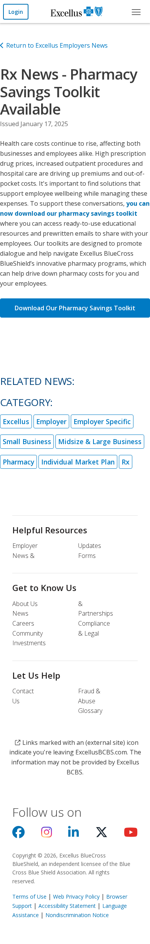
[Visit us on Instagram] (46, 834)
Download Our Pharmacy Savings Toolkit (75, 308)
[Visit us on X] (101, 834)
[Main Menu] (136, 11)
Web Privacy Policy (76, 896)
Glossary (90, 710)
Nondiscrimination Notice (77, 915)
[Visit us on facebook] (18, 834)
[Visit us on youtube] (131, 834)
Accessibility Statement (67, 905)
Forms (87, 555)
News (20, 613)
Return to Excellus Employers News (57, 45)
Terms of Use (29, 896)
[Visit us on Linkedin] (73, 834)
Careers (23, 623)
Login (15, 11)
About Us (25, 603)
